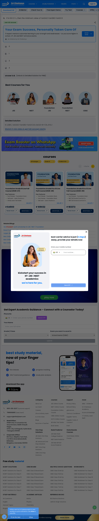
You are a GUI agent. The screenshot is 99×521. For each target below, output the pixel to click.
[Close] (86, 232)
